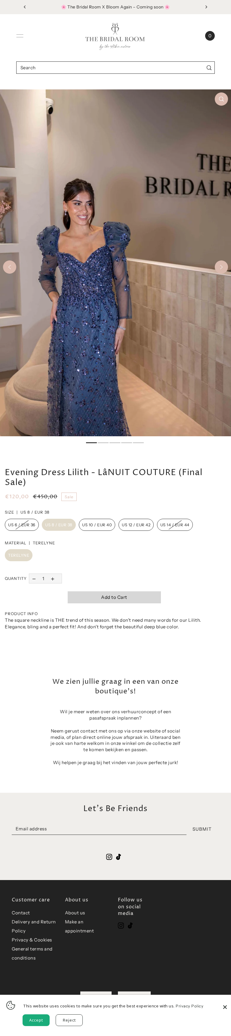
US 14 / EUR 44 (174, 524)
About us (75, 913)
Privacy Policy (189, 1005)
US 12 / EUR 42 (136, 524)
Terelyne (18, 555)
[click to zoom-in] (221, 99)
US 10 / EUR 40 (97, 524)
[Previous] (9, 267)
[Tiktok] (130, 925)
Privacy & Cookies (32, 940)
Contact (21, 913)
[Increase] (52, 578)
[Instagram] (121, 925)
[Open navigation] (19, 36)
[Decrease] (33, 578)
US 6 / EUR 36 (21, 524)
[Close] (225, 1004)
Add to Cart (114, 597)
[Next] (221, 267)
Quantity (16, 578)
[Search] (208, 67)
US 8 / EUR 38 (58, 524)
